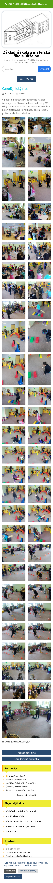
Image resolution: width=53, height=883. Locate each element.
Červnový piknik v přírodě (17, 786)
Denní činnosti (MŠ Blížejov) (17, 741)
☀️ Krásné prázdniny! (15, 776)
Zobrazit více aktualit (26, 795)
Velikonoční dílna (27, 752)
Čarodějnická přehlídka (26, 759)
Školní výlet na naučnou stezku (20, 790)
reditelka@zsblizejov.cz (37, 4)
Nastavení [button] (10, 870)
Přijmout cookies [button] (13, 876)
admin (21, 93)
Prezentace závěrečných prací (20, 826)
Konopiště (11, 831)
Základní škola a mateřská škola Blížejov (26, 54)
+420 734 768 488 (15, 4)
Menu (29, 79)
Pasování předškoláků (16, 779)
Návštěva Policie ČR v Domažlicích (21, 783)
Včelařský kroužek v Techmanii (21, 811)
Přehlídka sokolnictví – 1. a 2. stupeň (24, 821)
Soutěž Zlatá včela (15, 816)
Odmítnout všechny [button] (28, 870)
